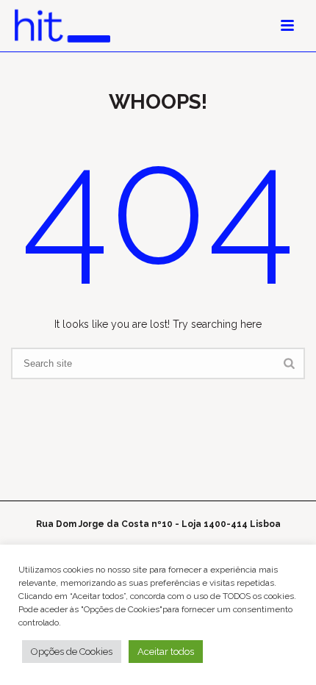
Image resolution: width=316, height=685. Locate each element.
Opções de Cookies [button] (71, 651)
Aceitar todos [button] (165, 651)
